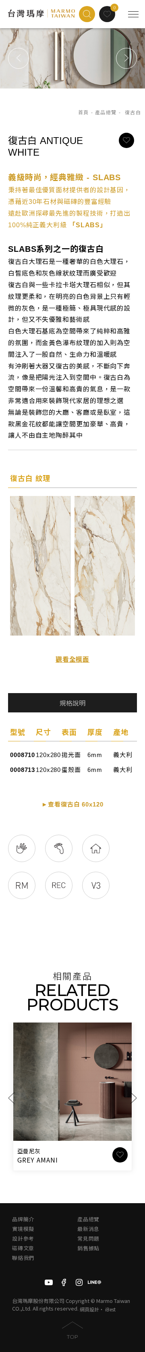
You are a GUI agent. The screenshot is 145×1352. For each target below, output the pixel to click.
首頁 (83, 112)
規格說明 (72, 703)
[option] (72, 58)
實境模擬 (23, 1229)
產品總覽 (106, 112)
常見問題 (88, 1239)
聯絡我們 (23, 1258)
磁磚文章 (23, 1248)
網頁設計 (89, 1309)
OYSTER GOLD (41, 1160)
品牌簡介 (23, 1219)
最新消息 (88, 1229)
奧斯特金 (28, 1151)
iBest (110, 1309)
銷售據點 (88, 1248)
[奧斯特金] (72, 1082)
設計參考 (23, 1239)
